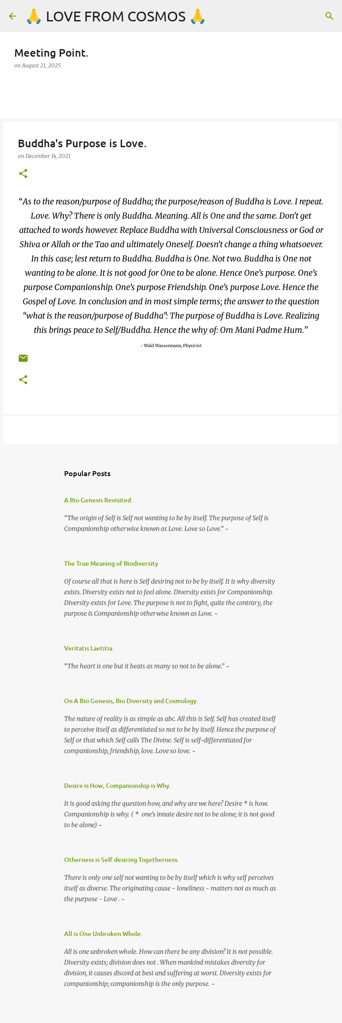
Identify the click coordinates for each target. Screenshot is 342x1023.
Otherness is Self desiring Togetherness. (121, 859)
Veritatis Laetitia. (89, 648)
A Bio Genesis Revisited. (98, 500)
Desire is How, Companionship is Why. (117, 785)
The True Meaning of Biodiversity (111, 563)
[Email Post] (23, 361)
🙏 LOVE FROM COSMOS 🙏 (116, 16)
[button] (23, 174)
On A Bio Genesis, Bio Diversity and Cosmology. (131, 700)
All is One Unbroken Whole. (103, 933)
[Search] (329, 16)
